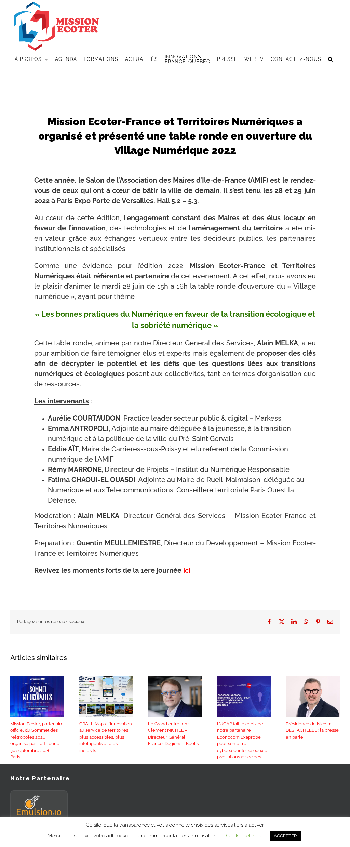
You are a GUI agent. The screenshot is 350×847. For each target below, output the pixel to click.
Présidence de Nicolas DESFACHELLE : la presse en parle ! (312, 730)
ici (185, 570)
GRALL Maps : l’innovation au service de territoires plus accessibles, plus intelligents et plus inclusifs (105, 737)
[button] (330, 59)
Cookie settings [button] (243, 836)
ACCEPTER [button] (285, 835)
